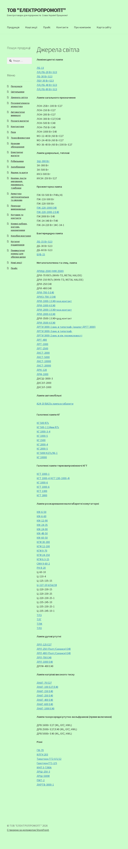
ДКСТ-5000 (43, 357)
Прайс (46, 27)
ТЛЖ (39, 623)
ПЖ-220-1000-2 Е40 (48, 212)
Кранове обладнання (17, 145)
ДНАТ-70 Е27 (44, 682)
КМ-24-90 (42, 529)
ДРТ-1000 (42, 344)
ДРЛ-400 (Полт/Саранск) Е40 (54, 653)
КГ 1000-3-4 (43, 431)
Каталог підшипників (17, 243)
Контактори (17, 126)
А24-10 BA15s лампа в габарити (55, 403)
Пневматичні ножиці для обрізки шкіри (18, 254)
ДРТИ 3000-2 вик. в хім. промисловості (59, 335)
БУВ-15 (41, 254)
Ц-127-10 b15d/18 (47, 585)
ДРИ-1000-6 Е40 (46, 305)
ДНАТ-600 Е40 (45, 704)
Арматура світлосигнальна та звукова (20, 197)
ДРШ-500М (43, 776)
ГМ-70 (40, 750)
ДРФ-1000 (42, 374)
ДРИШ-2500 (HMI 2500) (50, 271)
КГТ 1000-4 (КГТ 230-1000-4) (53, 478)
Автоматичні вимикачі (18, 113)
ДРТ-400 (42, 339)
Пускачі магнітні (20, 120)
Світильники (17, 91)
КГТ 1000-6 (43, 486)
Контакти (62, 27)
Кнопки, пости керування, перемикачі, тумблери (18, 183)
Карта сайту (104, 27)
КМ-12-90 (42, 520)
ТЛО (39, 628)
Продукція (13, 27)
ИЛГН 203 (42, 754)
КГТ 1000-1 (43, 474)
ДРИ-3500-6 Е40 (46, 322)
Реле (13, 132)
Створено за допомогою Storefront (28, 830)
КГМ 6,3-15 (43, 559)
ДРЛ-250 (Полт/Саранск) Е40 (54, 648)
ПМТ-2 (40, 780)
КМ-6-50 (41, 512)
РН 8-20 (41, 567)
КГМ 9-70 (42, 550)
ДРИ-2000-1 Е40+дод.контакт (54, 309)
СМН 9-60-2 (43, 563)
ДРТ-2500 (42, 348)
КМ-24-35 (42, 525)
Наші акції (31, 27)
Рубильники (17, 161)
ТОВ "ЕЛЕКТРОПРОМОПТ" (36, 10)
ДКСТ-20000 (44, 365)
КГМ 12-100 (43, 546)
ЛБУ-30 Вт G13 (45, 80)
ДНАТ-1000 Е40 (45, 708)
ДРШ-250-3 (43, 771)
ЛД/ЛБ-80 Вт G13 (47, 89)
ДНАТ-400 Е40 (45, 699)
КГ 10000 (42, 457)
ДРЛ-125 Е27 (44, 644)
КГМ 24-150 (43, 555)
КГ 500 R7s (43, 422)
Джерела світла (19, 97)
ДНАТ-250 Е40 (45, 695)
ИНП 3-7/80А (44, 767)
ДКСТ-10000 (44, 361)
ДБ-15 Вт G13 (44, 241)
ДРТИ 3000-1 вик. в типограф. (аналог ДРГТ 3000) (66, 326)
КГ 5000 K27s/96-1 (47, 453)
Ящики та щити (19, 172)
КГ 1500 (41, 440)
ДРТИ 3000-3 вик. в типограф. (54, 331)
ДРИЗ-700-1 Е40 (46, 296)
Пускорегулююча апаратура (20, 105)
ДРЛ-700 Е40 (44, 657)
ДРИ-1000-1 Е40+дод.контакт (54, 301)
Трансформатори (20, 137)
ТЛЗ (39, 615)
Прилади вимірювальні (18, 207)
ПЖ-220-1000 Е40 (47, 207)
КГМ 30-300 (43, 542)
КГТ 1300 (42, 491)
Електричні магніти (17, 154)
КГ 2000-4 (42, 444)
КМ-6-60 (41, 516)
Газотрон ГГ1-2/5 (47, 763)
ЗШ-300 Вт (43, 161)
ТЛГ (39, 619)
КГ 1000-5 (42, 435)
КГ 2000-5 (42, 448)
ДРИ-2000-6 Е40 (46, 314)
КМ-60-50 (42, 537)
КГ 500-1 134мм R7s (48, 427)
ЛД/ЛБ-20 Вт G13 (47, 72)
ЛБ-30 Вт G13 (44, 76)
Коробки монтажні (21, 235)
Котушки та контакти (17, 216)
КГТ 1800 (42, 495)
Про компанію (82, 27)
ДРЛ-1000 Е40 (45, 661)
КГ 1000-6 (42, 482)
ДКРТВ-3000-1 (45, 784)
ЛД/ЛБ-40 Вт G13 (47, 85)
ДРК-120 (42, 369)
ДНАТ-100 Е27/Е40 (47, 687)
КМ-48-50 (42, 533)
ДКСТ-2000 (43, 352)
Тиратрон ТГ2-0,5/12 (49, 758)
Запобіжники (18, 166)
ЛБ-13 (40, 67)
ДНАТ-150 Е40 (45, 691)
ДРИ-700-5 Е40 (45, 292)
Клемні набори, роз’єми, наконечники (19, 227)
